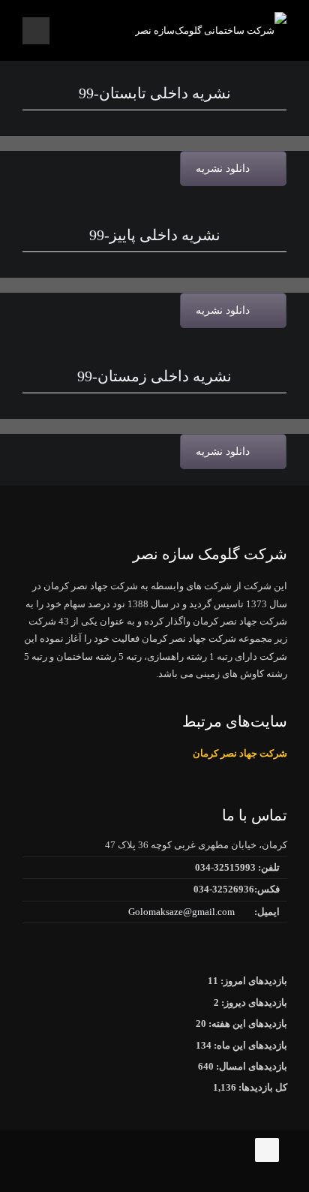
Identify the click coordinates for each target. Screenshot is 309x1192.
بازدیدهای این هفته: (246, 1023)
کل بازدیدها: (261, 1087)
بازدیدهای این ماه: (249, 1045)
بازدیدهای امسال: (250, 1066)
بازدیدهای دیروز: (253, 1002)
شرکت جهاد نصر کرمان (240, 753)
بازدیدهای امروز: (252, 980)
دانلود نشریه (223, 168)
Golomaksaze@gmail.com (181, 911)
